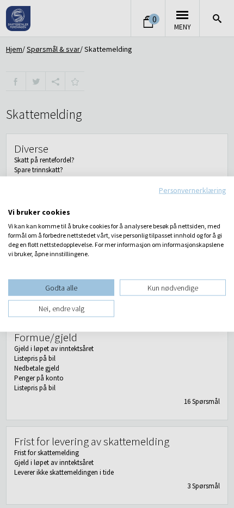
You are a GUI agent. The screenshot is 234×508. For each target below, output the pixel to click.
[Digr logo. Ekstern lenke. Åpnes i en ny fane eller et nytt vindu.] (15, 200)
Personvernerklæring (192, 190)
